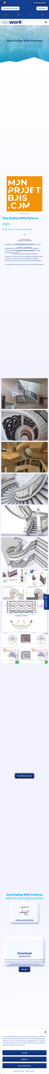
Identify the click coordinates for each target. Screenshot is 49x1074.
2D (6, 229)
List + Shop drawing (19, 229)
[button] (45, 1032)
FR (6, 14)
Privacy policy (30, 1071)
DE (18, 14)
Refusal (24, 1059)
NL (43, 14)
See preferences (24, 1066)
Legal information (19, 1071)
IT (31, 14)
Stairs (30, 229)
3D (9, 229)
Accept (24, 1053)
